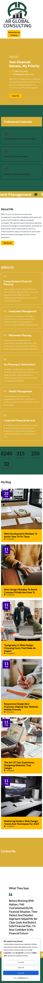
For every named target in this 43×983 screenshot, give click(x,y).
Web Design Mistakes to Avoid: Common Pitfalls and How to (21, 591)
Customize (21, 962)
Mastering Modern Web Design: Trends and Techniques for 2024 (21, 822)
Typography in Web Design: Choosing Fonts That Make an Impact (20, 648)
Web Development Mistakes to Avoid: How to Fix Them (20, 535)
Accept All (21, 973)
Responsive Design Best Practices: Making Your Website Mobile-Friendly (21, 706)
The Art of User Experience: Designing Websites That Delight (19, 765)
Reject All (21, 967)
